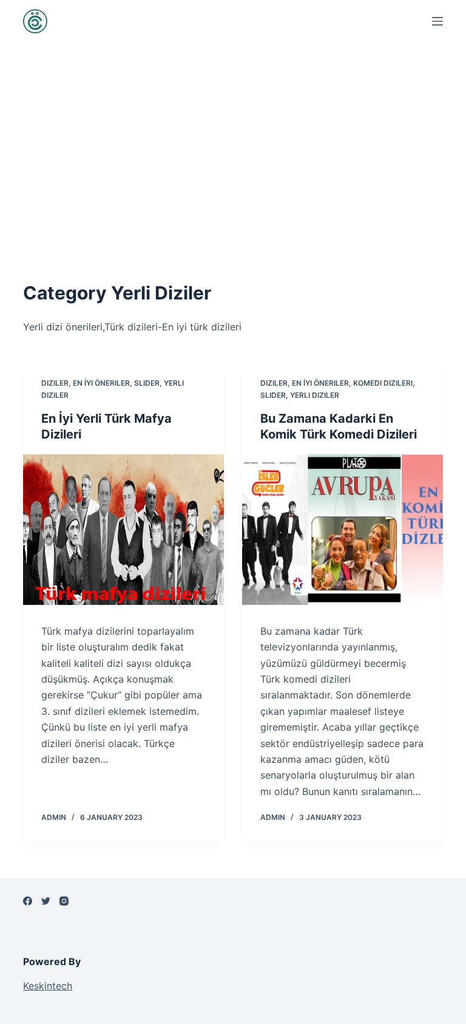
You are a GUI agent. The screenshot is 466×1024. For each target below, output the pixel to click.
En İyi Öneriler (101, 382)
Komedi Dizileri (383, 382)
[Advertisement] (233, 146)
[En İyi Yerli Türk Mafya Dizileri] (123, 529)
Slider (147, 382)
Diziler (55, 382)
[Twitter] (45, 901)
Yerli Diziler (314, 395)
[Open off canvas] (437, 21)
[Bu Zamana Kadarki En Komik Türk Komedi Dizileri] (342, 529)
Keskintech (47, 986)
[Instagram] (64, 901)
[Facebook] (27, 901)
